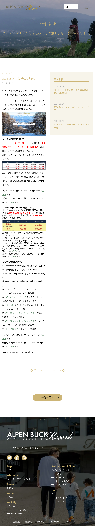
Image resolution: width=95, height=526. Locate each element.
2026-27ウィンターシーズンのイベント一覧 (71, 126)
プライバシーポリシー (73, 522)
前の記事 (38, 370)
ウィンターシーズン (19, 510)
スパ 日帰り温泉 (62, 481)
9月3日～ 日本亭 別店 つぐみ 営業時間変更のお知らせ (71, 91)
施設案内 (16, 522)
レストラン (60, 501)
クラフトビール (62, 498)
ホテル (58, 474)
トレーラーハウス (63, 477)
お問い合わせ (54, 522)
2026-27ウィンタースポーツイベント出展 (71, 108)
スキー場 (7, 73)
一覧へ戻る (47, 397)
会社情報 (28, 522)
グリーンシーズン (18, 513)
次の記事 (57, 370)
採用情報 (40, 522)
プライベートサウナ (63, 484)
